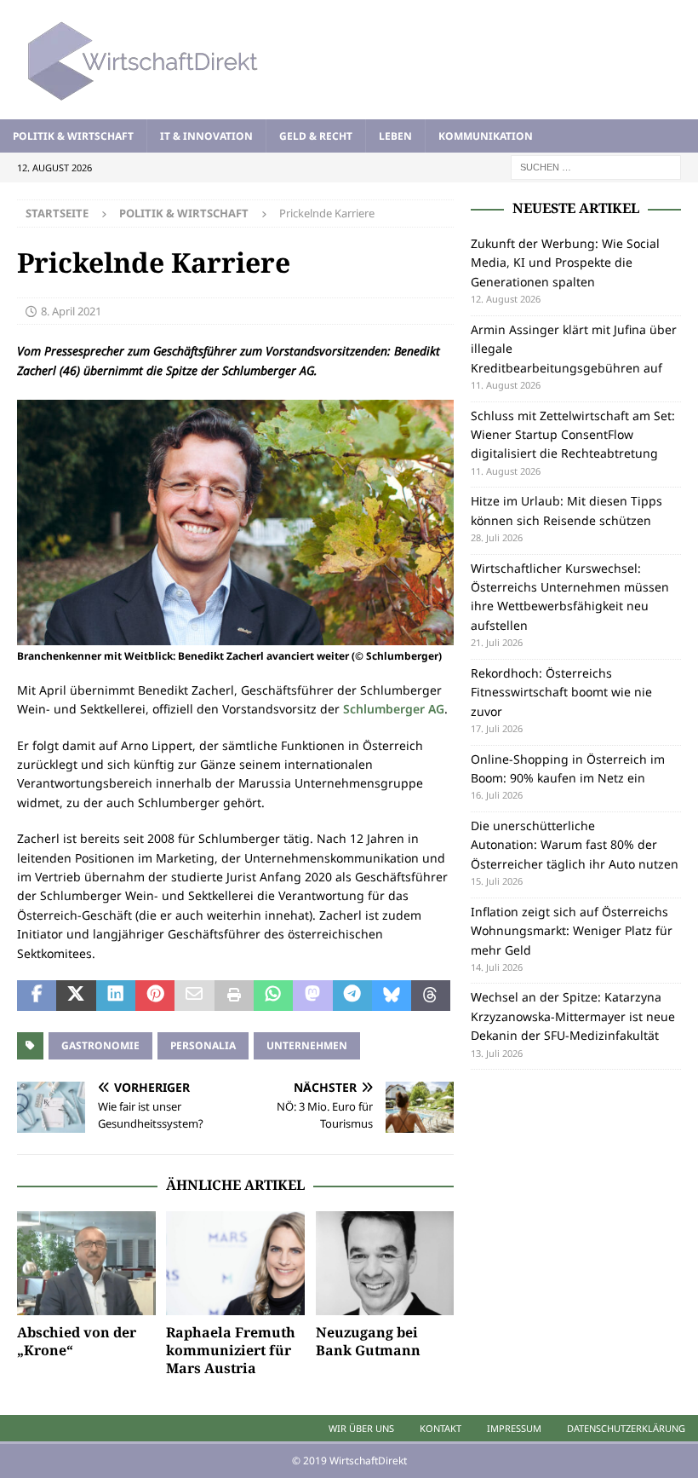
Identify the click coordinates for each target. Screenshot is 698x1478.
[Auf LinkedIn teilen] (115, 995)
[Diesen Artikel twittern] (75, 995)
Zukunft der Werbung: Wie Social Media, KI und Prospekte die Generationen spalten (565, 262)
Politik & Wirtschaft (73, 136)
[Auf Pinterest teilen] (154, 995)
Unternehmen (306, 1045)
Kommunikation (485, 136)
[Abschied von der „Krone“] (86, 1263)
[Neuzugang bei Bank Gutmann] (385, 1263)
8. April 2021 (71, 311)
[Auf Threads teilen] (430, 995)
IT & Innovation (206, 136)
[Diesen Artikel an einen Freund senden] (194, 995)
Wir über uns (361, 1428)
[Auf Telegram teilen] (352, 995)
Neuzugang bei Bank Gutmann (368, 1341)
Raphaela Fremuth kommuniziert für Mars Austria (230, 1350)
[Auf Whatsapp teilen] (273, 995)
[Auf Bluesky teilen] (391, 995)
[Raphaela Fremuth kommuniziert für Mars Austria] (235, 1263)
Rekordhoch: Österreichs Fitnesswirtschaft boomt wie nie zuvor (561, 692)
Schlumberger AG (393, 709)
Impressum (514, 1428)
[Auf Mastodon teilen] (312, 995)
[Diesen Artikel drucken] (234, 995)
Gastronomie (100, 1045)
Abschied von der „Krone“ (76, 1341)
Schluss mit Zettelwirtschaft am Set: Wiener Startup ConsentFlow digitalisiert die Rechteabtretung (573, 434)
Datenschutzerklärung (626, 1428)
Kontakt (440, 1428)
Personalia (203, 1045)
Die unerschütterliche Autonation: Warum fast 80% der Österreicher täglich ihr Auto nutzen (574, 844)
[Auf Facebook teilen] (36, 995)
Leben (395, 136)
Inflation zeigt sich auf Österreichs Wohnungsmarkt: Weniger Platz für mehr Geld (571, 931)
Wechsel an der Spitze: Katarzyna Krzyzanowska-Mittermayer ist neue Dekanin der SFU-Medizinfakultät (573, 1016)
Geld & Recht (315, 136)
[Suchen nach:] (596, 166)
